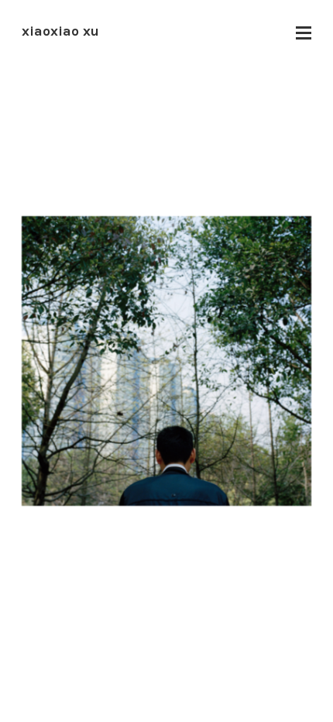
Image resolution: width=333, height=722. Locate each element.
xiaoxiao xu (60, 31)
